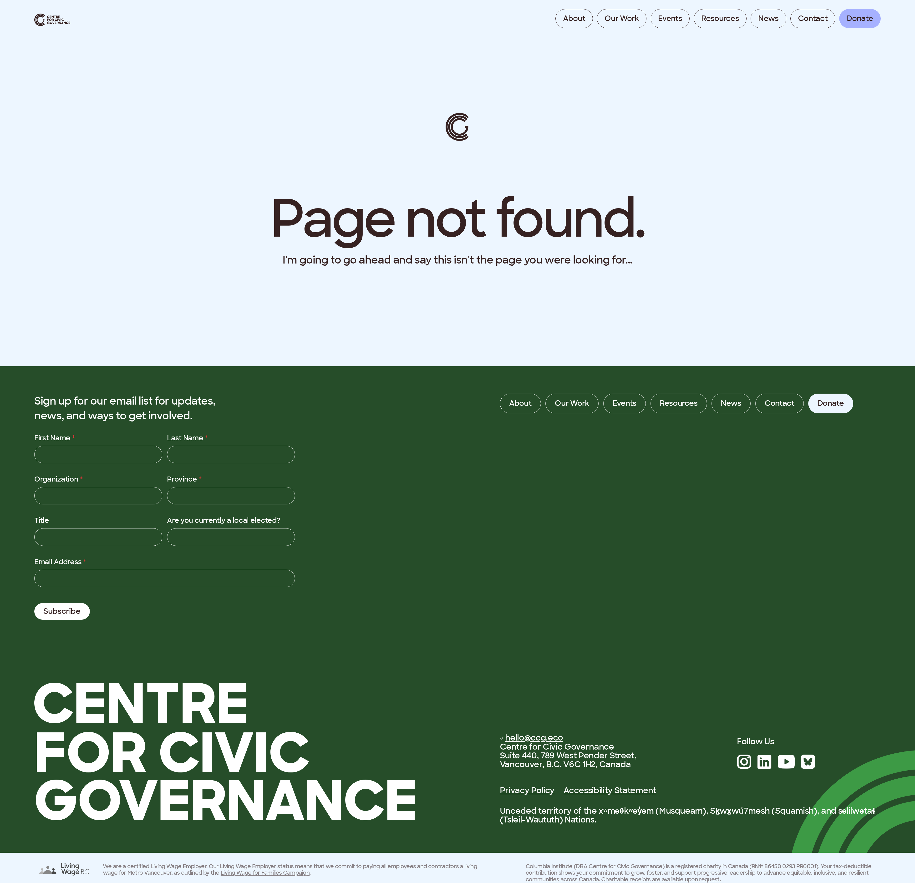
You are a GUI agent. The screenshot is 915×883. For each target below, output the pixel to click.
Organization (58, 479)
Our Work (622, 18)
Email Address (60, 561)
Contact (813, 18)
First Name (54, 437)
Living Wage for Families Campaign (265, 872)
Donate (860, 18)
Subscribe (62, 611)
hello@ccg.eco (534, 737)
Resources (720, 18)
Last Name (187, 437)
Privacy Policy (527, 790)
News (768, 18)
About (574, 18)
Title (41, 520)
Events (670, 18)
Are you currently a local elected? (223, 520)
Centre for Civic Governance (52, 20)
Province (184, 479)
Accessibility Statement (610, 790)
